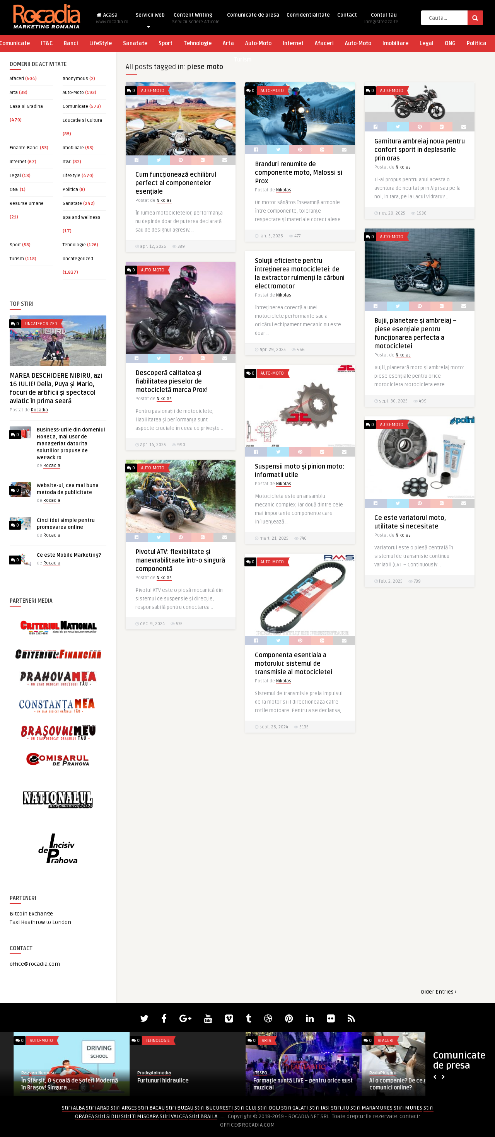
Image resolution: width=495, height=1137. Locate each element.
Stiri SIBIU (107, 1116)
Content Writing (196, 18)
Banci (71, 43)
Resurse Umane (27, 203)
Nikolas (164, 200)
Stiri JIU (340, 1108)
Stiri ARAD (97, 1108)
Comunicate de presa (253, 15)
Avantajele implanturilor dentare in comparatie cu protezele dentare (401, 1084)
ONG (450, 43)
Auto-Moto (258, 43)
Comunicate (75, 106)
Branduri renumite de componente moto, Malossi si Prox (298, 172)
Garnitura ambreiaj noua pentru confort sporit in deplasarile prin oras (419, 150)
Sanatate (135, 43)
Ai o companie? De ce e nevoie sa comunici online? (49, 1084)
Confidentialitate (308, 15)
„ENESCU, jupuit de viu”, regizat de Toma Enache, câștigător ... (167, 1084)
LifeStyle (100, 43)
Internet (293, 43)
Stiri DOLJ (269, 1108)
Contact (347, 15)
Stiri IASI (319, 1108)
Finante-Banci (24, 148)
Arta (228, 43)
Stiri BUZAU (179, 1108)
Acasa (112, 18)
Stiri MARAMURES (371, 1108)
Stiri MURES (408, 1108)
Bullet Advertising (374, 1073)
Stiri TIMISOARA (140, 1116)
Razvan (132, 1073)
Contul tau (381, 18)
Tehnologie (198, 43)
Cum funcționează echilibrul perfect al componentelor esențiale (175, 183)
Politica (476, 43)
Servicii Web (150, 15)
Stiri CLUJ (245, 1108)
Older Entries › (438, 992)
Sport (165, 43)
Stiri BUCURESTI (214, 1108)
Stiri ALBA (73, 1108)
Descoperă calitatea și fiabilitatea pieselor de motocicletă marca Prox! (171, 381)
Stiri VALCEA (174, 1116)
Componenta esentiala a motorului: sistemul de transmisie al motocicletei (293, 663)
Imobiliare (395, 43)
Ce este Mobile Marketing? (69, 555)
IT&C (47, 43)
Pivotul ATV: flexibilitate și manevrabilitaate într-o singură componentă (180, 560)
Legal (427, 43)
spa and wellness (82, 217)
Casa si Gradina (26, 106)
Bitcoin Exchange (31, 913)
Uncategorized (78, 259)
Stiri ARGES (124, 1108)
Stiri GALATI (294, 1108)
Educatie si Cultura (82, 120)
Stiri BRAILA (203, 1116)
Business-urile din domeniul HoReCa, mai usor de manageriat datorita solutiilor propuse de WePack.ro (71, 444)
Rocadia (39, 410)
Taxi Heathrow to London (40, 922)
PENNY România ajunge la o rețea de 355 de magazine (286, 1084)
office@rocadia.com (35, 964)
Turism (242, 59)
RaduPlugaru (21, 1073)
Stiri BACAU (151, 1108)
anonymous (75, 79)
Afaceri (324, 43)
